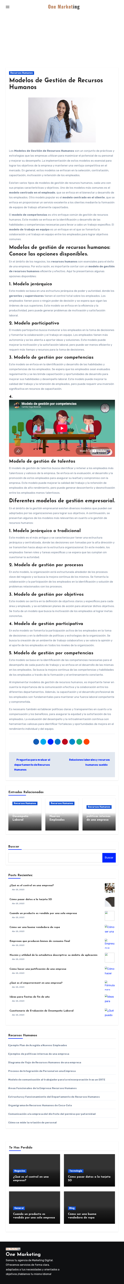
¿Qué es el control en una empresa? (32, 885)
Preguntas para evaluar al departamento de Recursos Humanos (32, 764)
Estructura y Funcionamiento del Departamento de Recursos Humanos (54, 1096)
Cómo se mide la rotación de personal (32, 1122)
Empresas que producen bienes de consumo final (40, 941)
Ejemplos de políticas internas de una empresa (98, 816)
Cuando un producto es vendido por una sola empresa (43, 913)
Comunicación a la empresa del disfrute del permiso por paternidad (52, 1114)
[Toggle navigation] (7, 7)
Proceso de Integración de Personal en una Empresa (42, 1071)
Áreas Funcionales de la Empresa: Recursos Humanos (42, 1088)
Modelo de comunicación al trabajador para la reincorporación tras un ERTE (56, 1079)
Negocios (19, 1171)
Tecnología (75, 1171)
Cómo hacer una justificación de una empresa (38, 969)
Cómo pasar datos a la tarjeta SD (31, 899)
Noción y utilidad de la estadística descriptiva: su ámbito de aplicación (53, 955)
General (19, 1208)
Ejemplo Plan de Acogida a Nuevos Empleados (37, 1045)
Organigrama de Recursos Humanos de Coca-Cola (40, 1105)
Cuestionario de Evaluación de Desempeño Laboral (41, 1011)
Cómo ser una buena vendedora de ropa (35, 927)
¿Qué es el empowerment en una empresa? (36, 983)
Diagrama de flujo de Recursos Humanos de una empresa (44, 1062)
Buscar (14, 846)
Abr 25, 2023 (18, 889)
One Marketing (23, 1254)
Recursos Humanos (21, 73)
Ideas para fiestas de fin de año (30, 997)
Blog (71, 1208)
